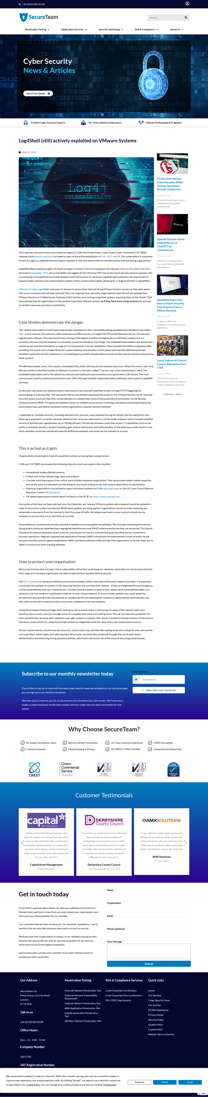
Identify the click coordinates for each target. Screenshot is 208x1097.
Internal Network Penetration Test (83, 1003)
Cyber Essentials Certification (121, 990)
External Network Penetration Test (83, 990)
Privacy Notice (155, 1014)
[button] (22, 842)
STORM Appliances (158, 1009)
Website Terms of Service (161, 1034)
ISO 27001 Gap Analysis (118, 1000)
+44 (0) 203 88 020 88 (31, 1021)
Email (110, 915)
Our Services (154, 995)
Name (110, 889)
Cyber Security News (159, 1000)
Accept (190, 1082)
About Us (175, 29)
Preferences (139, 1082)
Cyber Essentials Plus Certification (124, 995)
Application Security (72, 29)
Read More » (162, 212)
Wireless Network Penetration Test (83, 1020)
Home (151, 990)
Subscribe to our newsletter (160, 690)
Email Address (141, 671)
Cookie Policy (155, 1029)
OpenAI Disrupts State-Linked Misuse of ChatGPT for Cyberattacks (171, 244)
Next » (179, 394)
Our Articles (154, 1005)
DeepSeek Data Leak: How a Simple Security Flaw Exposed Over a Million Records (170, 305)
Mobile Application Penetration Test (81, 1014)
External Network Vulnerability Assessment (81, 997)
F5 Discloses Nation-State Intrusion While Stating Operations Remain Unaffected (170, 184)
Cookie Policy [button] (33, 1084)
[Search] (185, 17)
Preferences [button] (109, 1084)
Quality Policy (155, 1024)
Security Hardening (109, 29)
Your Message (115, 941)
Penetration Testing (35, 29)
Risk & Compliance (145, 29)
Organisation (114, 902)
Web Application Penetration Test (82, 1008)
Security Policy (156, 1019)
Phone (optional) (116, 928)
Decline (165, 1082)
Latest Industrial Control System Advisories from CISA (172, 364)
